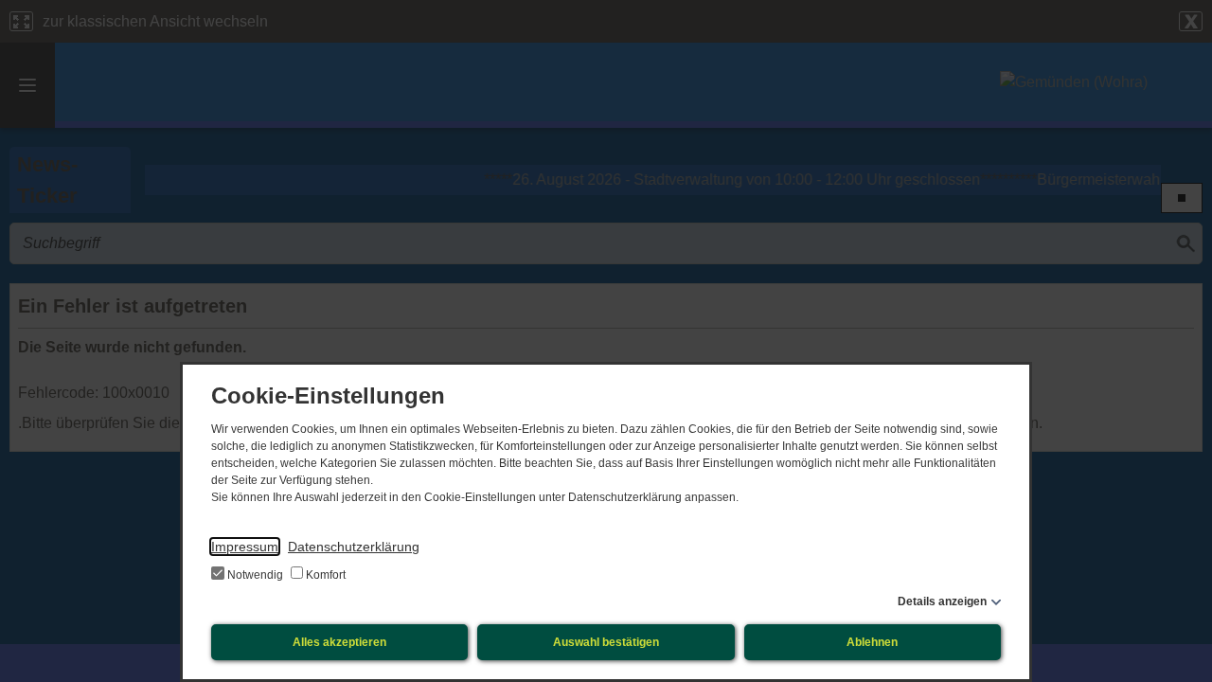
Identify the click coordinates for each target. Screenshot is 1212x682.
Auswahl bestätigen (606, 642)
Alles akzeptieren (339, 642)
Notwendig (255, 575)
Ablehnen (872, 642)
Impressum (244, 546)
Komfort (324, 575)
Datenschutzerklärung (353, 546)
